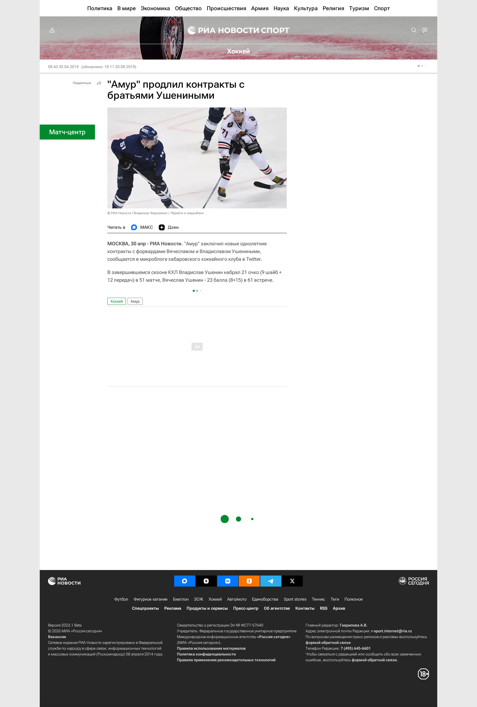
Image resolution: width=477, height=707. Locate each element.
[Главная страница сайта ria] (219, 30)
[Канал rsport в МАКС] (184, 581)
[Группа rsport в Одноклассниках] (249, 581)
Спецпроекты (145, 608)
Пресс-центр (245, 608)
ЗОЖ (198, 599)
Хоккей (116, 301)
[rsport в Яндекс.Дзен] (206, 581)
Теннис (318, 599)
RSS (323, 608)
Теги (335, 599)
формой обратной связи (328, 642)
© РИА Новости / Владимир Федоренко (137, 213)
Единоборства (265, 599)
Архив (339, 608)
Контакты (304, 608)
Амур (135, 301)
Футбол (121, 599)
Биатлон (181, 599)
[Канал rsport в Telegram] (270, 581)
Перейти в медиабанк (187, 213)
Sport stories (295, 599)
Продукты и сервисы (207, 608)
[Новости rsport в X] (292, 581)
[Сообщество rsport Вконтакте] (227, 581)
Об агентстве (277, 608)
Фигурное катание (151, 599)
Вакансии (57, 637)
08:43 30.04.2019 (63, 66)
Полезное (353, 599)
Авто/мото (237, 599)
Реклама (172, 608)
